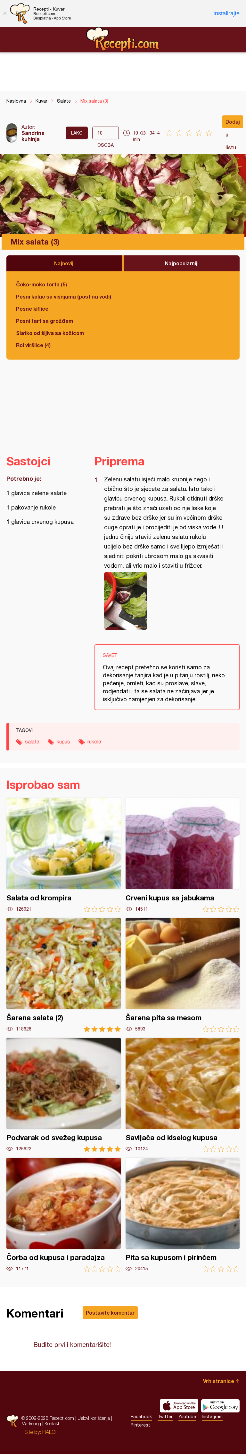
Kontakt (52, 1423)
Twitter (165, 1416)
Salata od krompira (63, 855)
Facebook (141, 1416)
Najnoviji (64, 263)
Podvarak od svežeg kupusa (63, 1095)
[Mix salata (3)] (164, 601)
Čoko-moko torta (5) (41, 284)
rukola (94, 741)
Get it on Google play (220, 1405)
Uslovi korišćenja (94, 1418)
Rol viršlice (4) (33, 345)
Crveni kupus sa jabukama (183, 855)
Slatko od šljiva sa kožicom (50, 333)
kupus (63, 741)
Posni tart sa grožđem (44, 321)
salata (32, 741)
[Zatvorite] (5, 13)
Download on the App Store (179, 1405)
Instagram (212, 1416)
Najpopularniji (182, 263)
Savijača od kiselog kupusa (183, 1095)
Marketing (31, 1423)
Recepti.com (123, 39)
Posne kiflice (32, 309)
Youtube (187, 1416)
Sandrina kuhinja (33, 136)
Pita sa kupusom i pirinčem (183, 1215)
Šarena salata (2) (63, 975)
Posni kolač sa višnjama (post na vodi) (63, 296)
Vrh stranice (218, 1381)
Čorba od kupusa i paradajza (63, 1215)
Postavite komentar (110, 1313)
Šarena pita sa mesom (183, 975)
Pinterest (140, 1424)
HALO (48, 1432)
